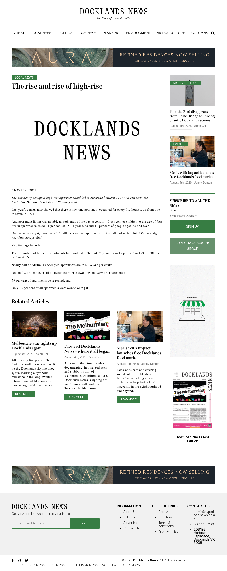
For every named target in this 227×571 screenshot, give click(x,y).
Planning (111, 33)
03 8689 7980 (204, 524)
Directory (165, 517)
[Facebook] (13, 560)
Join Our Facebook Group (192, 246)
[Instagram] (19, 560)
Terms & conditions (166, 524)
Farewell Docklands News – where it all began (87, 349)
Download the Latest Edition (192, 439)
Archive (164, 512)
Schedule (130, 517)
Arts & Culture (171, 33)
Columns (199, 33)
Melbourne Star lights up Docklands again (34, 346)
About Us (130, 512)
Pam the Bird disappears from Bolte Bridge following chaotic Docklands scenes (192, 115)
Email (174, 210)
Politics (65, 33)
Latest (18, 33)
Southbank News (83, 565)
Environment (138, 33)
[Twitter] (26, 560)
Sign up (192, 226)
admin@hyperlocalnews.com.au (204, 515)
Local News (41, 33)
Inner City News (32, 565)
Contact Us (131, 528)
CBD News (57, 565)
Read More (23, 394)
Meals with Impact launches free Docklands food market (139, 353)
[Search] (212, 33)
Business (88, 33)
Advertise (130, 523)
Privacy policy (168, 531)
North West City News (121, 565)
